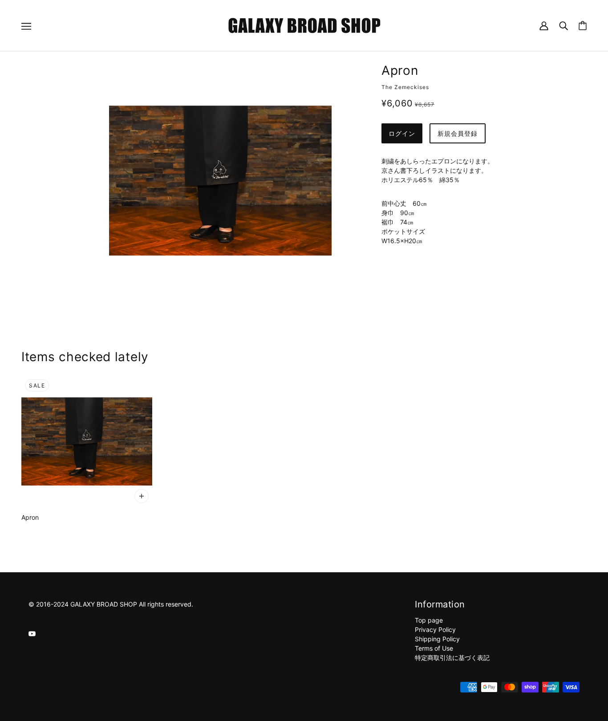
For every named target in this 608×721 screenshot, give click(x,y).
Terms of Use (434, 648)
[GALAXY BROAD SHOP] (304, 25)
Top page (429, 620)
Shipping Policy (437, 639)
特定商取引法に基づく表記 (452, 657)
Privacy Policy (435, 629)
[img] (32, 633)
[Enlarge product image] (220, 180)
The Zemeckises (405, 87)
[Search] (563, 25)
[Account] (543, 25)
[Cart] (583, 25)
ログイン (402, 133)
